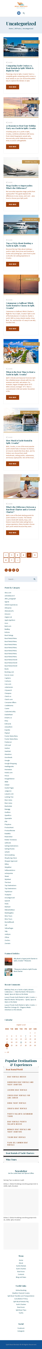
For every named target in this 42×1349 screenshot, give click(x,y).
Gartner (7, 748)
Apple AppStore (10, 620)
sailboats (8, 843)
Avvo (6, 623)
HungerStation (10, 779)
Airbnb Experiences (11, 605)
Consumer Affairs (10, 702)
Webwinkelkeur (10, 910)
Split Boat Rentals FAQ (21, 1302)
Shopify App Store (11, 858)
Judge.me (8, 791)
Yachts (21, 1313)
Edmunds (8, 724)
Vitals (6, 904)
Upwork (7, 901)
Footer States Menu (11, 736)
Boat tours (21, 1272)
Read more (12, 87)
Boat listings (9, 635)
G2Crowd (8, 745)
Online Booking (21, 1290)
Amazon (7, 614)
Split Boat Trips (21, 1310)
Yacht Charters (21, 1269)
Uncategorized (10, 898)
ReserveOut (8, 837)
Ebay (6, 721)
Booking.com (9, 672)
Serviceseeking (9, 855)
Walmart (7, 907)
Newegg (7, 809)
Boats (7, 669)
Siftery (7, 864)
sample (7, 852)
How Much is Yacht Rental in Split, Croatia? (19, 441)
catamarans (9, 687)
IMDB (6, 782)
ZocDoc (7, 940)
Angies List (8, 617)
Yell (6, 925)
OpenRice (8, 815)
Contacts (21, 1274)
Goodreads (8, 757)
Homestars (8, 770)
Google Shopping (11, 764)
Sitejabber (8, 867)
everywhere (8, 727)
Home (11, 28)
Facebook (21, 1328)
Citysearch (8, 690)
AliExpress (8, 608)
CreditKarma (9, 706)
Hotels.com (8, 773)
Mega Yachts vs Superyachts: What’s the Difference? (19, 186)
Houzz (7, 776)
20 (21, 1042)
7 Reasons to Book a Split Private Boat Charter (25, 970)
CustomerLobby (10, 712)
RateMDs (8, 834)
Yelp (6, 931)
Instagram (21, 1331)
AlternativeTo (9, 611)
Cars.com (8, 684)
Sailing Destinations (11, 846)
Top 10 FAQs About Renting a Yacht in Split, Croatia (19, 244)
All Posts (18, 28)
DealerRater (9, 715)
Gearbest (8, 751)
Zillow (7, 937)
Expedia (7, 730)
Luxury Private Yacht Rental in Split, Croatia (20, 997)
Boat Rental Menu (11, 638)
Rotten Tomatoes (11, 840)
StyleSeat (8, 879)
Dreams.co (8, 718)
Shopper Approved (11, 861)
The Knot (8, 882)
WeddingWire (9, 913)
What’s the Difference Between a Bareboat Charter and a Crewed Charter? (21, 509)
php (6, 821)
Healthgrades (9, 766)
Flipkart (7, 733)
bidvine (7, 632)
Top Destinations (10, 885)
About (21, 1263)
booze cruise (9, 675)
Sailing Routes (9, 849)
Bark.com (8, 626)
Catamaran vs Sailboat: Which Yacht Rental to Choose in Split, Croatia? (20, 305)
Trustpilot (8, 895)
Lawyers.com (9, 794)
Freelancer (8, 742)
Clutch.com (9, 699)
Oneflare (7, 812)
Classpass (8, 693)
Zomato (7, 943)
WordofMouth (9, 922)
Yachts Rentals (21, 1266)
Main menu (8, 800)
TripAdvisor (8, 892)
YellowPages (9, 928)
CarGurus (8, 681)
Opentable (8, 818)
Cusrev (7, 708)
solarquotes (9, 873)
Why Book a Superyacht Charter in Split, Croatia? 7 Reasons (25, 959)
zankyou (8, 934)
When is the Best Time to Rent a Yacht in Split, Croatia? (20, 373)
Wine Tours (8, 916)
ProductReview (10, 831)
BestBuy (7, 629)
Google (7, 760)
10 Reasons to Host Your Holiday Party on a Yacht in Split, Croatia (21, 127)
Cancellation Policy (21, 1299)
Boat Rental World (11, 660)
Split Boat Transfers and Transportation (21, 1296)
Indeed (7, 785)
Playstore (8, 824)
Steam (7, 876)
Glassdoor (8, 754)
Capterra (8, 678)
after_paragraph (10, 599)
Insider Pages (9, 788)
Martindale (8, 806)
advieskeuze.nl (10, 596)
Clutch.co (8, 696)
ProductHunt (9, 827)
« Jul (7, 1052)
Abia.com (8, 593)
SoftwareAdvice (10, 870)
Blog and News (21, 1277)
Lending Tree (9, 797)
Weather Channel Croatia (21, 1293)
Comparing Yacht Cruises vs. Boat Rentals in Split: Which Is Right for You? (19, 68)
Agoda (7, 602)
